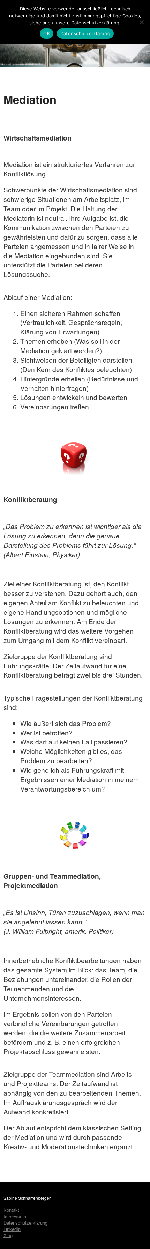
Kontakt (11, 1209)
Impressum (14, 1216)
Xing (8, 1235)
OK (46, 33)
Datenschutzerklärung (25, 1222)
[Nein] (141, 21)
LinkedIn (12, 1229)
